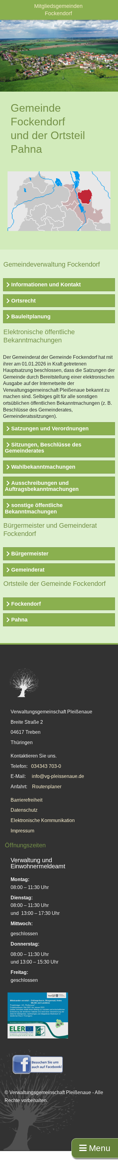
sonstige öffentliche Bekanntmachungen (34, 508)
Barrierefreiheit (26, 800)
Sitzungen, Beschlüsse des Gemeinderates (43, 448)
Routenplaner (46, 786)
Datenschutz (24, 810)
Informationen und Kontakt (46, 285)
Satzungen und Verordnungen (50, 428)
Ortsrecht (23, 301)
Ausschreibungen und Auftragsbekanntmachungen (42, 486)
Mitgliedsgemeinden (58, 6)
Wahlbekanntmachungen (43, 467)
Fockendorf (26, 604)
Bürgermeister (29, 554)
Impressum (22, 830)
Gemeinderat (27, 570)
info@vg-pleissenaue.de (58, 776)
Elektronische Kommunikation (43, 820)
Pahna (19, 620)
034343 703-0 (46, 766)
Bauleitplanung (31, 316)
